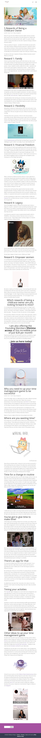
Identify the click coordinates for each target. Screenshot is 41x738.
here (12, 95)
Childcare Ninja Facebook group (26, 674)
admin (6, 32)
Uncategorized (18, 32)
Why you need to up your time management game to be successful (20, 391)
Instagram (8, 685)
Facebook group (10, 140)
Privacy (22, 734)
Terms (18, 734)
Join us (11, 682)
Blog (14, 32)
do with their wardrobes (21, 644)
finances (6, 198)
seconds (8, 591)
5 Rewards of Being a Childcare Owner (15, 29)
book (5, 641)
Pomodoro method (15, 646)
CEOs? (27, 401)
